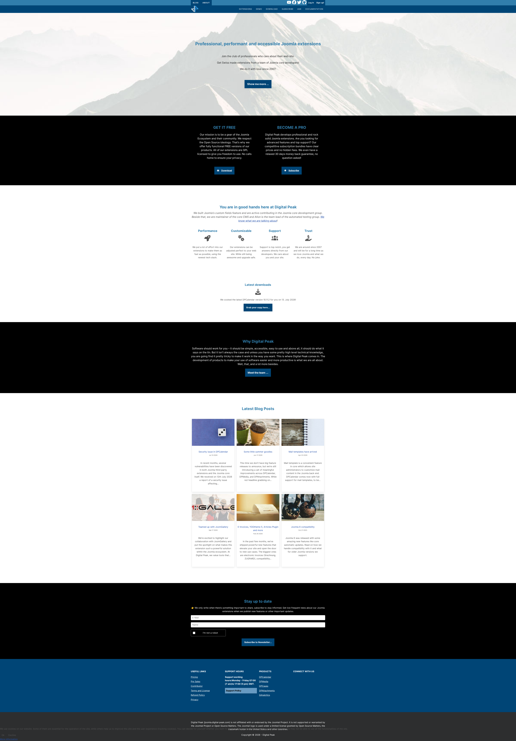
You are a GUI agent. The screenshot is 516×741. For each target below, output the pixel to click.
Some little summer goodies (258, 451)
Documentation (314, 9)
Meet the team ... (258, 372)
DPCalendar (265, 677)
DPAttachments (267, 690)
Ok (3, 735)
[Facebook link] (294, 2)
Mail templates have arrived (303, 451)
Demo (259, 9)
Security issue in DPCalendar (213, 451)
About (206, 3)
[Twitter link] (299, 2)
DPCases (263, 686)
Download (272, 9)
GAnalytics (264, 695)
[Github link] (304, 2)
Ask (299, 9)
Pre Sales (195, 681)
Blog (195, 3)
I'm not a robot (210, 632)
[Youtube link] (289, 2)
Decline (12, 735)
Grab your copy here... (258, 307)
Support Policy (233, 690)
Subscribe (287, 9)
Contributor (197, 686)
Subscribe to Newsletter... (258, 642)
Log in (311, 2)
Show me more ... (258, 84)
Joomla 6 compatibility (303, 527)
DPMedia (263, 681)
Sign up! (320, 2)
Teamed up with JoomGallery (213, 527)
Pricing (194, 677)
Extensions (245, 9)
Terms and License (200, 690)
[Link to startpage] (194, 9)
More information (9, 739)
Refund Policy (198, 695)
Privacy (194, 699)
